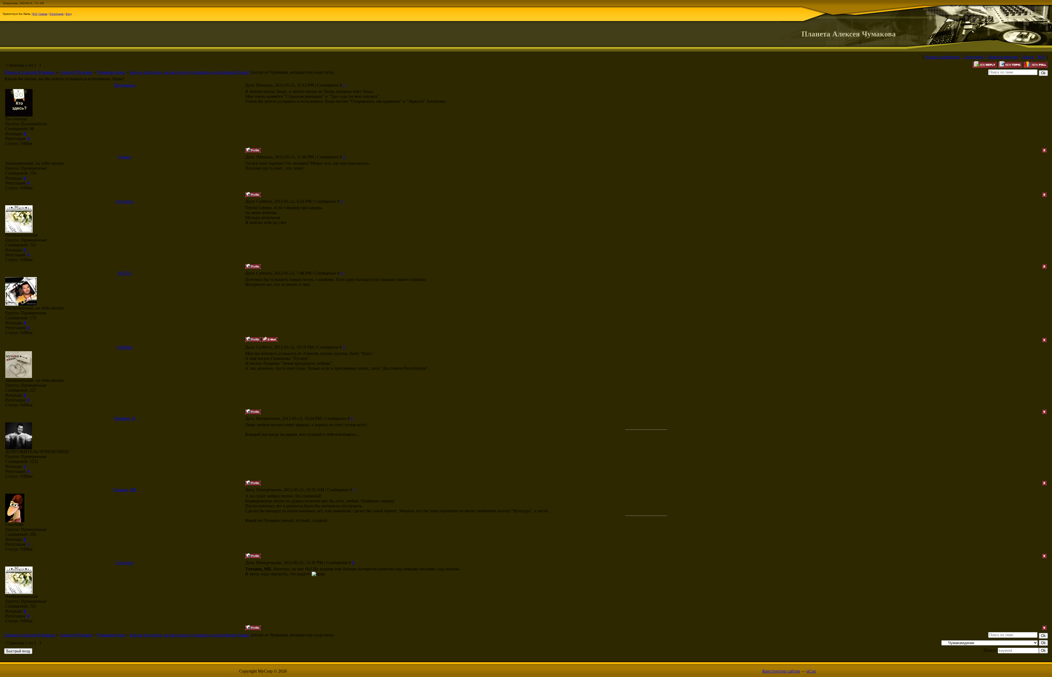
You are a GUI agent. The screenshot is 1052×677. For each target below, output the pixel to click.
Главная (42, 13)
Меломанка (124, 85)
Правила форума (1002, 57)
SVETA (125, 273)
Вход (69, 13)
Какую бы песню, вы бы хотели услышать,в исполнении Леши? (190, 72)
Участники (973, 57)
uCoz (811, 671)
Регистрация (57, 13)
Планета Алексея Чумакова (29, 72)
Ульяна (124, 157)
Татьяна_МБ (124, 489)
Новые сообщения (942, 57)
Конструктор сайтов (781, 671)
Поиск (1028, 57)
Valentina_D (124, 418)
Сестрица (124, 201)
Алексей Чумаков (75, 72)
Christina (124, 347)
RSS (35, 13)
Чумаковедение (111, 72)
